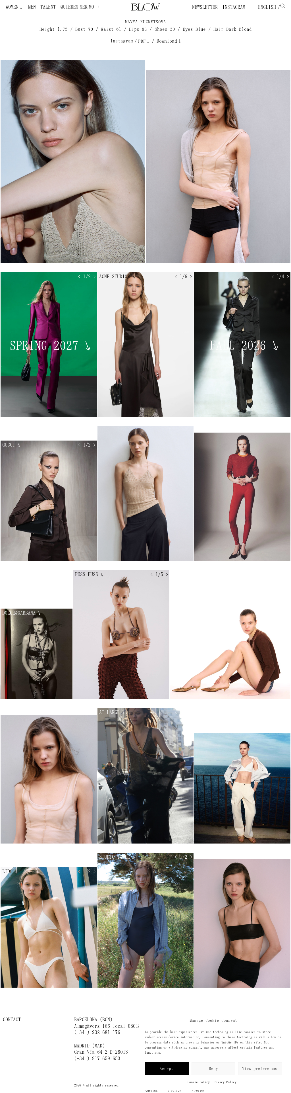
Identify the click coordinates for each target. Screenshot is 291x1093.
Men (32, 6)
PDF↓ (144, 41)
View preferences (260, 1069)
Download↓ (169, 41)
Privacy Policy (224, 1082)
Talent (48, 6)
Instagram (233, 7)
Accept (166, 1069)
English (265, 7)
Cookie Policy (199, 1082)
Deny (213, 1069)
